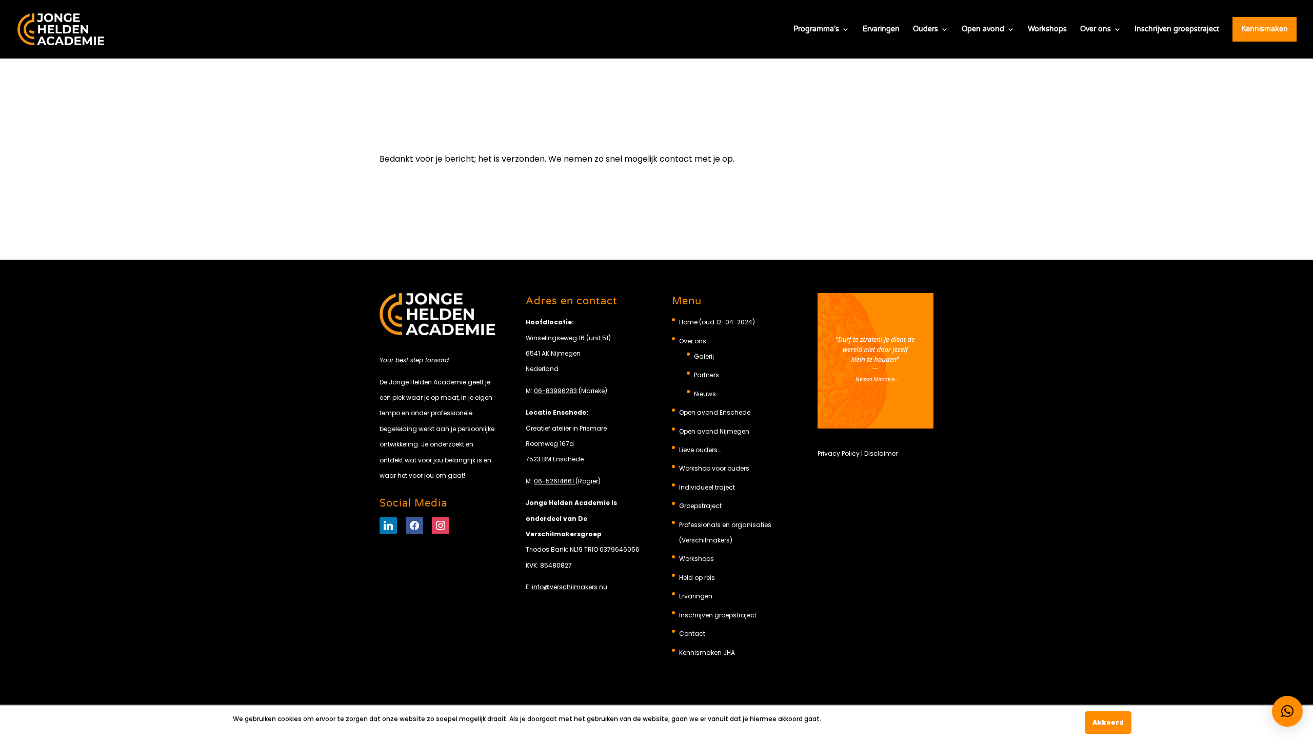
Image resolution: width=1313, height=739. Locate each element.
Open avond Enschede (714, 412)
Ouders (925, 29)
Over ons (1095, 29)
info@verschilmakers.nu (569, 586)
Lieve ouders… (700, 449)
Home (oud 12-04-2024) (717, 322)
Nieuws (705, 394)
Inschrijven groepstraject (1177, 29)
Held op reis (697, 577)
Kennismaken (1264, 29)
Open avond (983, 29)
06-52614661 (554, 481)
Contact (692, 633)
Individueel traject (707, 487)
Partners (706, 375)
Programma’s (816, 29)
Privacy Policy (839, 453)
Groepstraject (700, 505)
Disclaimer (881, 453)
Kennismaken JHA (707, 652)
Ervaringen (881, 29)
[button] (1287, 711)
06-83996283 (555, 390)
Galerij (704, 356)
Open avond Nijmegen (714, 431)
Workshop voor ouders (714, 468)
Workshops (1047, 29)
